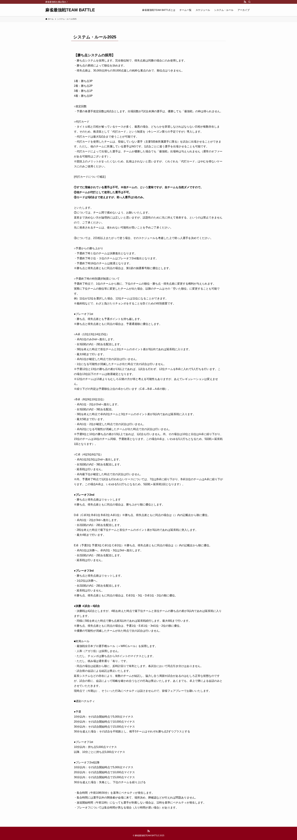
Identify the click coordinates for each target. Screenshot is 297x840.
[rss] (245, 2)
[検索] (249, 2)
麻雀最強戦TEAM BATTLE (70, 10)
